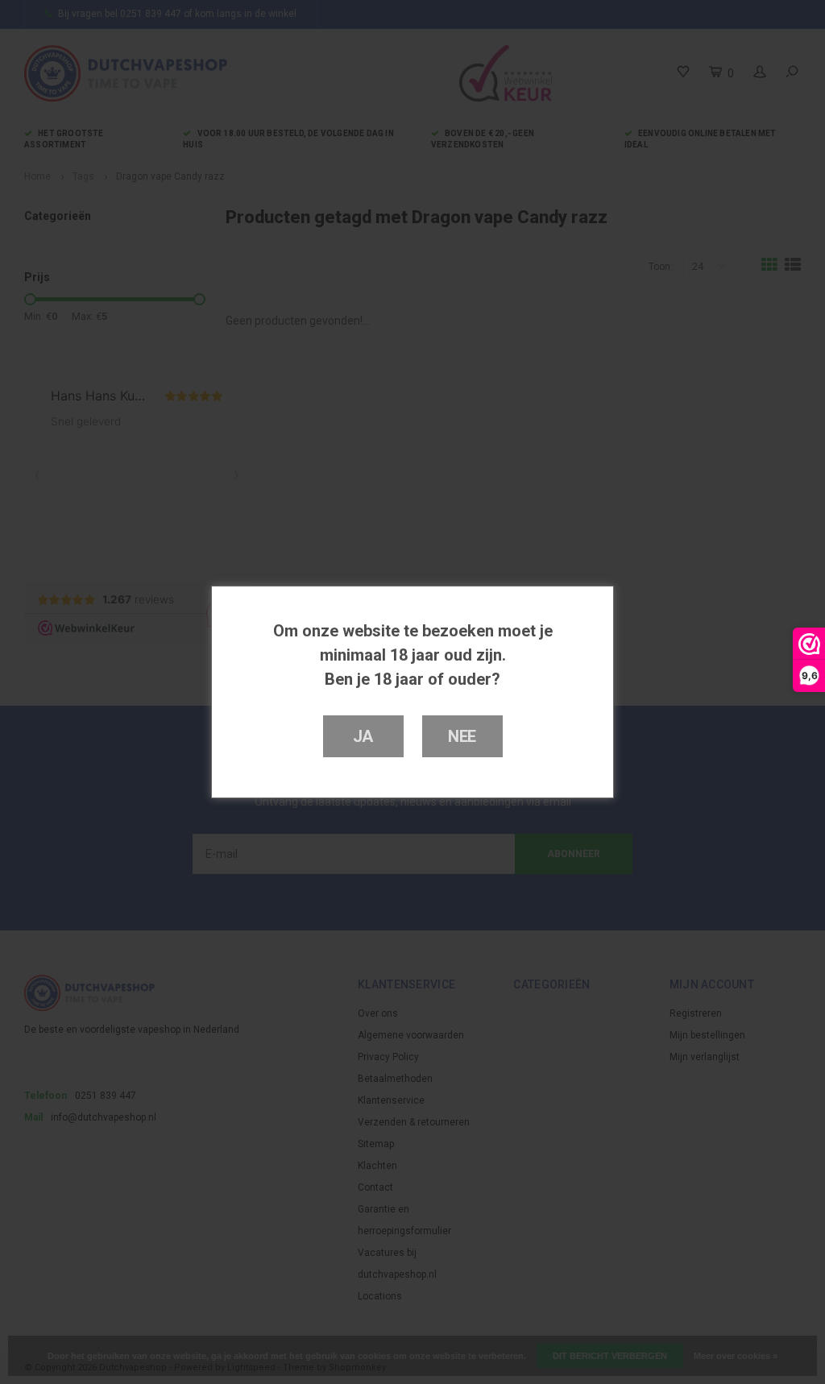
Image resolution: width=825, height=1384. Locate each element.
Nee (462, 736)
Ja (363, 736)
